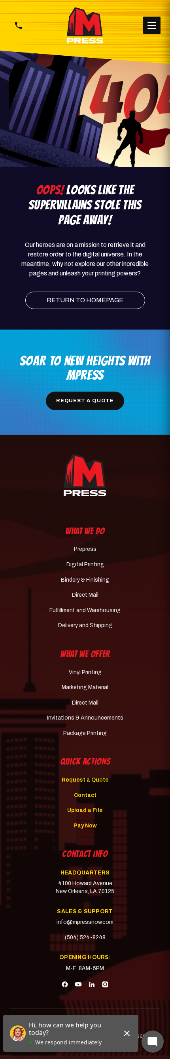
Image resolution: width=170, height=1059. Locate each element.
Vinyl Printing (85, 672)
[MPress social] (64, 985)
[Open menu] (152, 25)
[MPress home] (85, 475)
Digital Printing (85, 564)
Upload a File (85, 810)
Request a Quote (85, 400)
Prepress (85, 549)
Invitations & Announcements (85, 718)
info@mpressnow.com (85, 922)
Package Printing (85, 733)
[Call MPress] (18, 25)
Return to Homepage (85, 300)
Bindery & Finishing (85, 580)
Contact (85, 795)
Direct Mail (85, 595)
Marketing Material (85, 687)
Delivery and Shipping (85, 625)
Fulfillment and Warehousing (85, 610)
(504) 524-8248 (85, 937)
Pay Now (85, 826)
